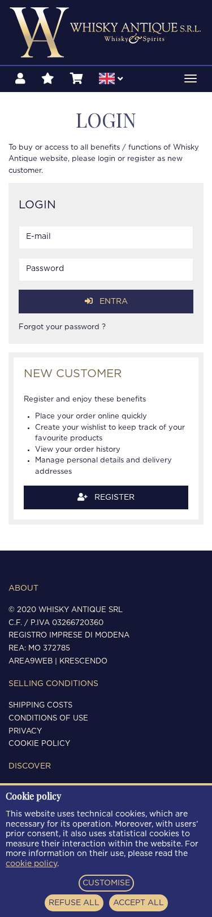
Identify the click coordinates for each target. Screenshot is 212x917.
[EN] (110, 80)
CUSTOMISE (106, 883)
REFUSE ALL (74, 903)
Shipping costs (40, 705)
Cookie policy (39, 744)
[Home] (106, 32)
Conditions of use (48, 718)
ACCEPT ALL (138, 903)
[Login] (20, 79)
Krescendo (83, 661)
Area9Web (30, 661)
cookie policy (31, 864)
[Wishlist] (47, 79)
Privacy (25, 731)
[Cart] (76, 79)
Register (113, 497)
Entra (112, 301)
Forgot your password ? (62, 327)
